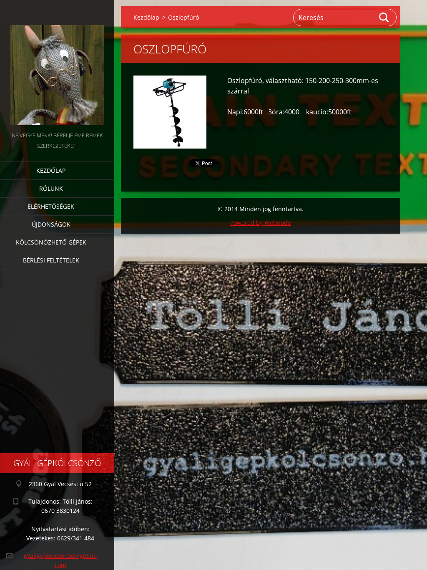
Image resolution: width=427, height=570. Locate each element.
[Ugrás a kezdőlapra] (57, 65)
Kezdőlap (50, 170)
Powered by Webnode (260, 223)
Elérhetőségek (51, 206)
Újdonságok (51, 224)
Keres (384, 17)
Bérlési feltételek (51, 260)
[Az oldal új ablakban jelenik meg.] (169, 112)
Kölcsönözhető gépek (51, 242)
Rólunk (51, 188)
